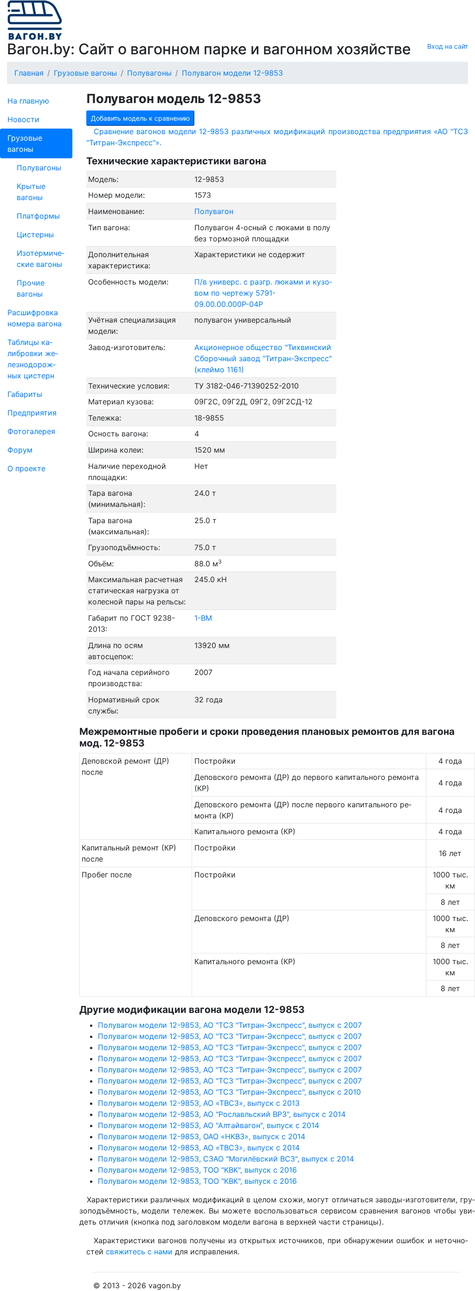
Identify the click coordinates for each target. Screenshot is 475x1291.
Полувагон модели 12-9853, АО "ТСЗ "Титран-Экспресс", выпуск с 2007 (230, 1025)
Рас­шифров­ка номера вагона (34, 318)
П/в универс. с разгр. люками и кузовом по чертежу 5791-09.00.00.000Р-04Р (263, 293)
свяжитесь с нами (139, 1251)
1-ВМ (203, 618)
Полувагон (213, 211)
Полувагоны (39, 167)
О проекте (26, 468)
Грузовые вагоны (24, 143)
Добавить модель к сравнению (140, 118)
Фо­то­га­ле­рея (31, 431)
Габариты (24, 394)
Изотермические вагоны (40, 258)
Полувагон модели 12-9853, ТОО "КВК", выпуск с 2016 (197, 1169)
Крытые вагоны (31, 192)
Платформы (38, 216)
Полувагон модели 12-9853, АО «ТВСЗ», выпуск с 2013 (199, 1103)
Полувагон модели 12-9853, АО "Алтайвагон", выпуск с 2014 (208, 1125)
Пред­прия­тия (32, 412)
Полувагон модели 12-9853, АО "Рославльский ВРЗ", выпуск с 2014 (222, 1114)
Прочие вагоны (31, 288)
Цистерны (35, 234)
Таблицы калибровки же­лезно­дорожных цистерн (32, 358)
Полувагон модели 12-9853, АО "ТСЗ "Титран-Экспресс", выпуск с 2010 (229, 1091)
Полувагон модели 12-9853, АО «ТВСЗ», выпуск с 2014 (199, 1147)
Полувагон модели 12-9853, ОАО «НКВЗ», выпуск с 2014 (201, 1136)
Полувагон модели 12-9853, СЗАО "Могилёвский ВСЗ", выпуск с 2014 (226, 1158)
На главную (28, 100)
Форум (19, 449)
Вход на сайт (447, 46)
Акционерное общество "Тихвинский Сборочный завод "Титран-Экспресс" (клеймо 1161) (263, 358)
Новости (23, 119)
